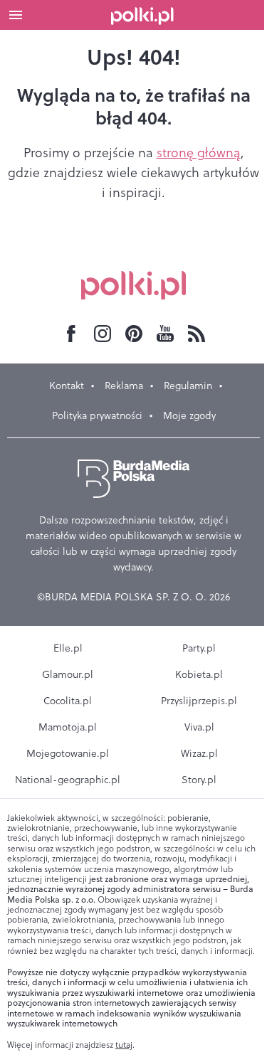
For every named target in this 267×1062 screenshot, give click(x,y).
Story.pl (199, 779)
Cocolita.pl (67, 701)
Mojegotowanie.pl (67, 753)
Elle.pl (68, 648)
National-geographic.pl (67, 779)
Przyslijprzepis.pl (199, 701)
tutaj (123, 1045)
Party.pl (199, 648)
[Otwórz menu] (15, 14)
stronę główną (199, 152)
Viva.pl (199, 727)
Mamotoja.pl (67, 727)
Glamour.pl (67, 674)
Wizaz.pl (199, 753)
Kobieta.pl (199, 674)
